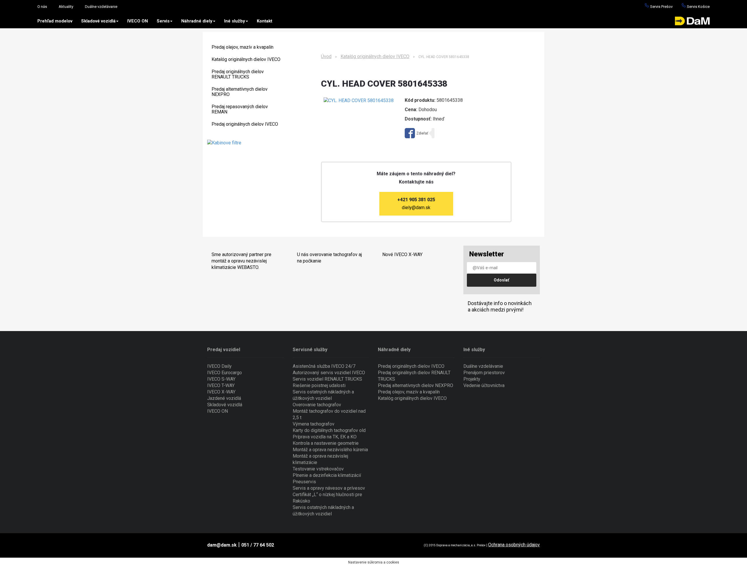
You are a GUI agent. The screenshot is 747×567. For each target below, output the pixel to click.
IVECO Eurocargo (224, 372)
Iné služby (234, 21)
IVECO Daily (219, 366)
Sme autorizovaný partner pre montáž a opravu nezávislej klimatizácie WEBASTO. (241, 261)
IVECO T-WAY (221, 385)
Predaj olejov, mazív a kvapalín (242, 47)
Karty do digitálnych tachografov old (329, 430)
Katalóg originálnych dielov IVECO (246, 59)
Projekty (471, 379)
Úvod (326, 56)
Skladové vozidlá (98, 21)
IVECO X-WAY (221, 392)
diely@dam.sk (416, 207)
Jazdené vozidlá (224, 398)
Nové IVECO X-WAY (402, 254)
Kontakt (264, 21)
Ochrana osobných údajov (514, 544)
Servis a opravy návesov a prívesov (329, 488)
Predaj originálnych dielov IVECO (245, 124)
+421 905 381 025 (416, 199)
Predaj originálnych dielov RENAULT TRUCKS (238, 74)
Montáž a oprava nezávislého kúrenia (330, 449)
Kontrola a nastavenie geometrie (326, 443)
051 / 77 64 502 (257, 545)
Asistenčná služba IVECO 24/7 (324, 366)
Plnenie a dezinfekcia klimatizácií (327, 475)
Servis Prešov (661, 6)
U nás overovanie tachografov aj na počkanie (329, 258)
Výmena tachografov (313, 424)
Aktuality (66, 6)
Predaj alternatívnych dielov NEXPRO (240, 91)
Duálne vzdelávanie (101, 6)
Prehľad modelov (54, 21)
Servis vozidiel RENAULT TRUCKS (327, 379)
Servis (163, 21)
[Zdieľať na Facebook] (416, 133)
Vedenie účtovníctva (484, 385)
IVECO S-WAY (221, 379)
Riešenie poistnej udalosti (319, 385)
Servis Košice (698, 6)
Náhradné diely (196, 21)
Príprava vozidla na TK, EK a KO (325, 437)
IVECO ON (137, 21)
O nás (42, 6)
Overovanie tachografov (317, 404)
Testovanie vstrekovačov (318, 469)
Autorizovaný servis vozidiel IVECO (329, 372)
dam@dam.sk (222, 545)
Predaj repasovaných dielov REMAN (240, 109)
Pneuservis (304, 481)
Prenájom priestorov (484, 372)
